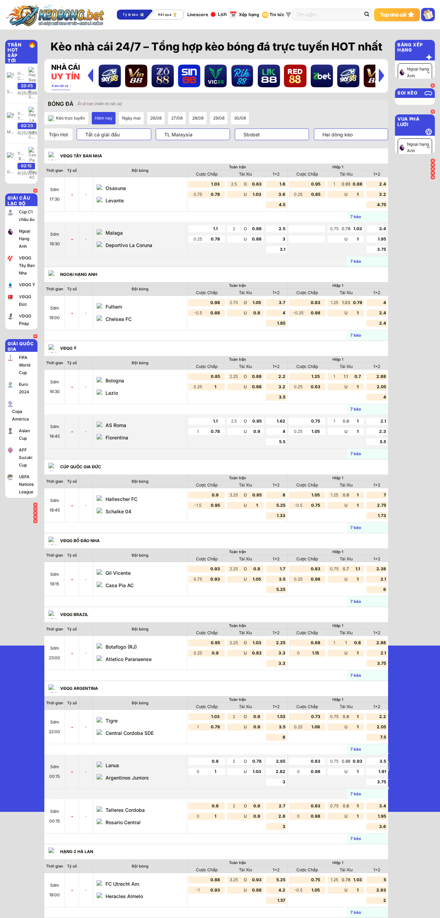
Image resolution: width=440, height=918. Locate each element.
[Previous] (90, 75)
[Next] (381, 75)
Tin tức (277, 14)
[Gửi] (367, 15)
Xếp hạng (249, 14)
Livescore (197, 14)
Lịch (222, 14)
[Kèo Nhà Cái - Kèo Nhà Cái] (59, 15)
